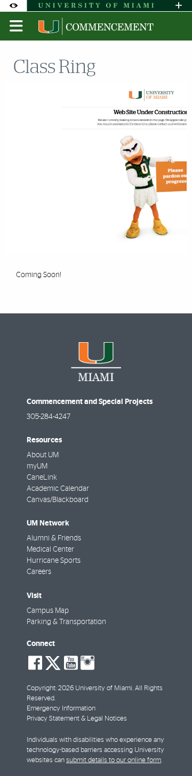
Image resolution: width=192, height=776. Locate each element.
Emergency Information (61, 708)
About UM (43, 455)
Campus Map (48, 611)
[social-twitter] (52, 661)
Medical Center (50, 549)
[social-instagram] (87, 663)
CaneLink (42, 477)
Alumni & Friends (54, 538)
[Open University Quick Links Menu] (178, 5)
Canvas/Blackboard (58, 500)
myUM (37, 466)
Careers (39, 572)
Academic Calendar (58, 488)
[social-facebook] (35, 663)
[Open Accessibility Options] (13, 5)
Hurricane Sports (54, 560)
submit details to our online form (113, 760)
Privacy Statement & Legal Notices (77, 718)
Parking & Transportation (66, 622)
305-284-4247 (48, 417)
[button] (168, 746)
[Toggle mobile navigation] (16, 26)
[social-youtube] (71, 663)
